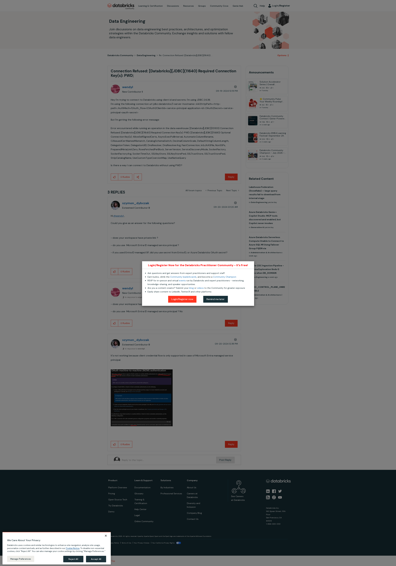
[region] (56, 548)
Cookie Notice (73, 548)
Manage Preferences (20, 558)
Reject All (73, 559)
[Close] (105, 535)
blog (191, 288)
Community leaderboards (183, 276)
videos (200, 288)
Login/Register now (182, 299)
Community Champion (224, 276)
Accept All (96, 559)
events (182, 280)
